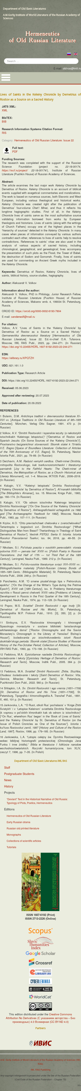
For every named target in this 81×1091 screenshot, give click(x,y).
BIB (4, 121)
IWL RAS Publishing (40, 1069)
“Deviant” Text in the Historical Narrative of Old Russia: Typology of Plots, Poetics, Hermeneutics (37, 801)
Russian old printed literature (23, 828)
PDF (15, 151)
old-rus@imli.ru (72, 68)
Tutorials (11, 847)
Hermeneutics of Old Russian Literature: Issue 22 (44, 140)
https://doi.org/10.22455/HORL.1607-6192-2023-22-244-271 (37, 347)
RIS (4, 133)
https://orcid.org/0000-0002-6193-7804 (38, 311)
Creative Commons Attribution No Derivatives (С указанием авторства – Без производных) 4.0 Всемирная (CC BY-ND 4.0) (40, 1018)
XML (4, 110)
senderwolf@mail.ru (23, 317)
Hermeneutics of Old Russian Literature (29, 815)
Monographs (14, 834)
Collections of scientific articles (24, 840)
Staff (7, 767)
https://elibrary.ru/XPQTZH (18, 358)
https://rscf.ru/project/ (15, 170)
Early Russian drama (18, 822)
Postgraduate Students (19, 774)
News (7, 780)
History (8, 786)
